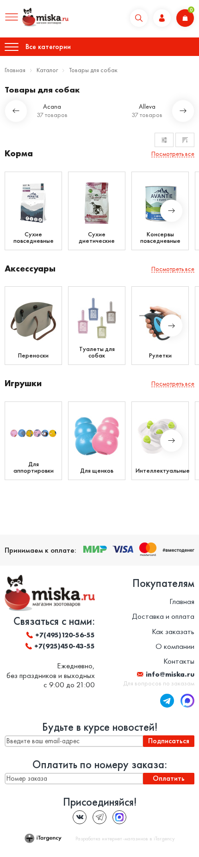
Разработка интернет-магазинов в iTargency (125, 838)
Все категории (48, 46)
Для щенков (96, 470)
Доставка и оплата (163, 616)
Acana (52, 107)
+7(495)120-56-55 (65, 635)
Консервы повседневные (160, 237)
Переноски (33, 355)
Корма (19, 153)
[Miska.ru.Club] (99, 817)
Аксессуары (30, 268)
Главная (15, 70)
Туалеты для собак (97, 351)
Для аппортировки (33, 467)
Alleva (147, 107)
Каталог (47, 70)
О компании (174, 646)
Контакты (178, 661)
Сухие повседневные (33, 237)
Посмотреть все (172, 153)
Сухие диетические (97, 237)
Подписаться (168, 741)
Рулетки (160, 355)
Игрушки (23, 383)
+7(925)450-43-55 (64, 646)
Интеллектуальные (160, 470)
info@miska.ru (170, 674)
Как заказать (173, 631)
